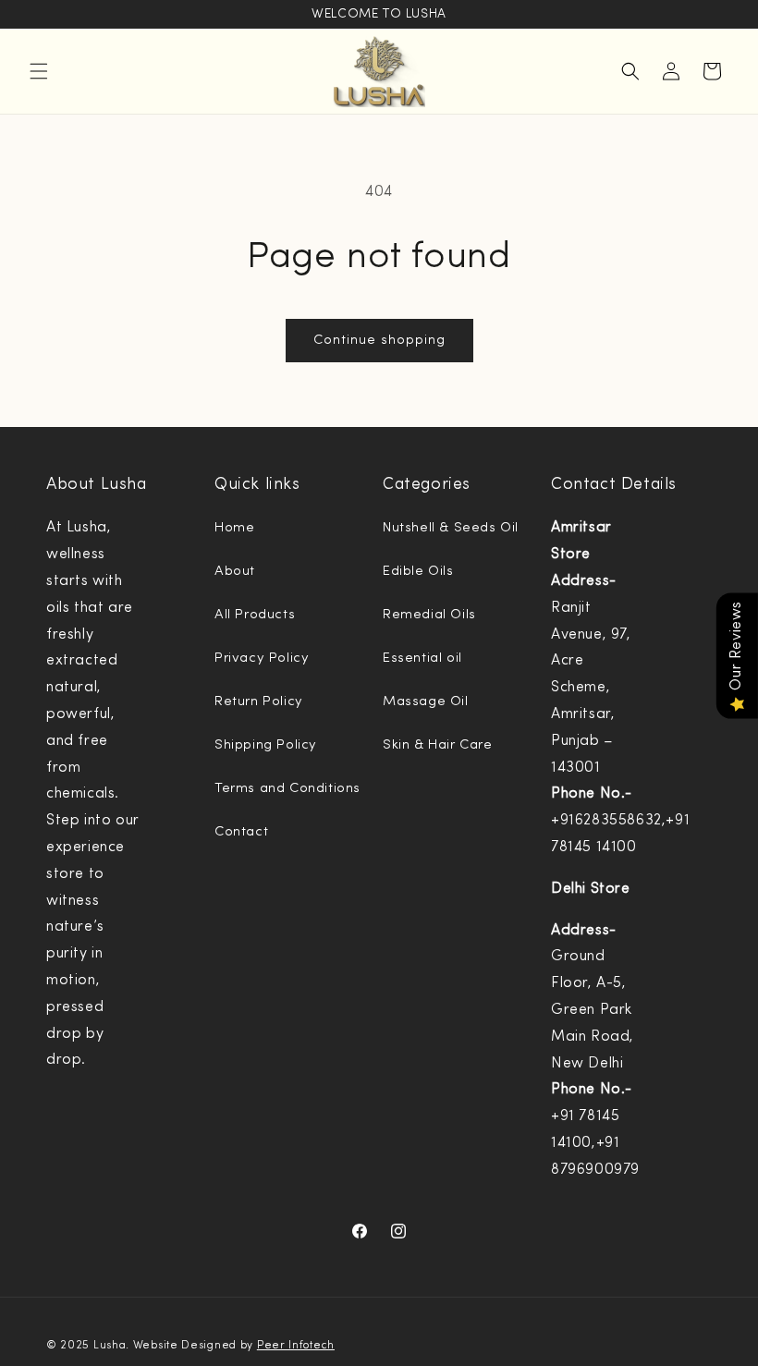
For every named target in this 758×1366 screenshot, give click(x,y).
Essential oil (422, 658)
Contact (241, 832)
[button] (38, 71)
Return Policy (258, 702)
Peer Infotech (296, 1345)
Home (234, 528)
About (234, 572)
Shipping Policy (265, 745)
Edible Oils (418, 572)
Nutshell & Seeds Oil (451, 528)
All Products (254, 615)
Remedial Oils (429, 615)
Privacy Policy (261, 658)
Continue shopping (379, 341)
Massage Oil (426, 702)
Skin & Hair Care (438, 745)
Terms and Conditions (287, 789)
